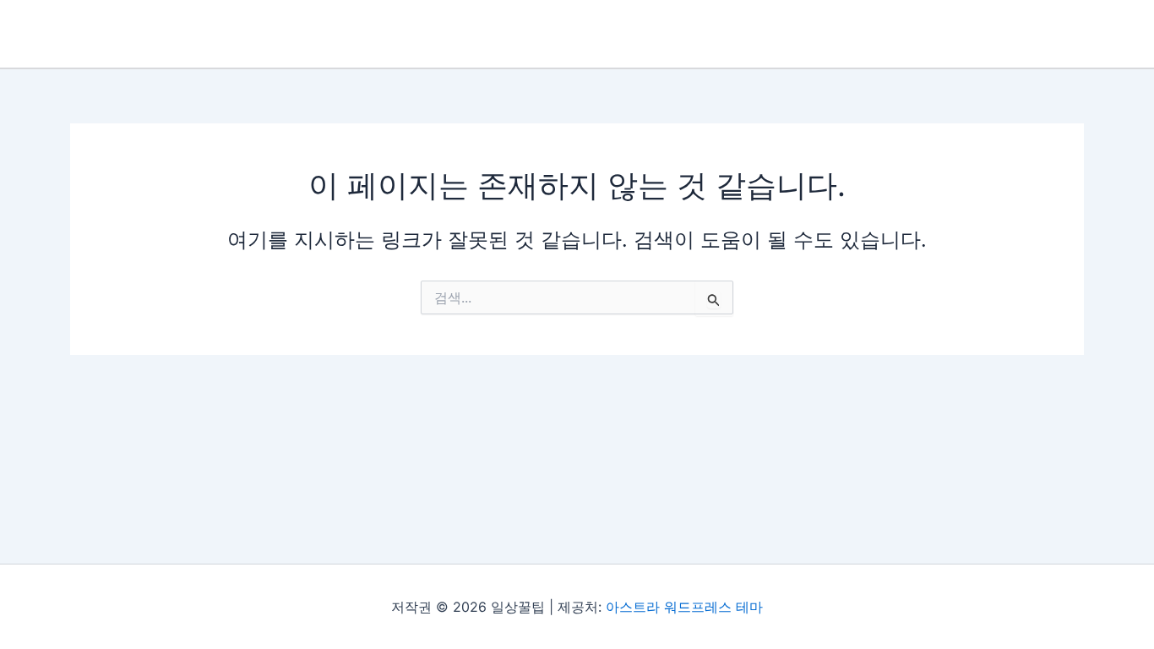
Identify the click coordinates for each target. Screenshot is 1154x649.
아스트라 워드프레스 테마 (684, 606)
